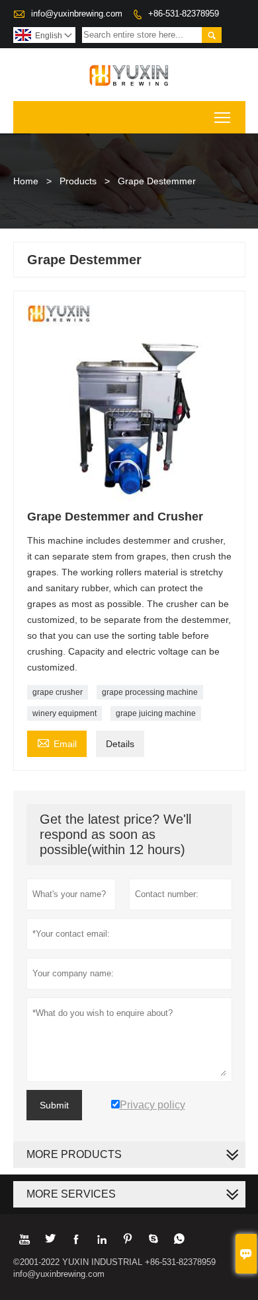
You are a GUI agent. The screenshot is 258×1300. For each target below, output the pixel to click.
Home (25, 181)
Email (57, 742)
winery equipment (64, 713)
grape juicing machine (156, 713)
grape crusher (57, 692)
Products (78, 181)
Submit (54, 1105)
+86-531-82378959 (183, 13)
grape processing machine (150, 692)
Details (120, 744)
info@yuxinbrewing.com (76, 13)
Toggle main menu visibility (222, 117)
